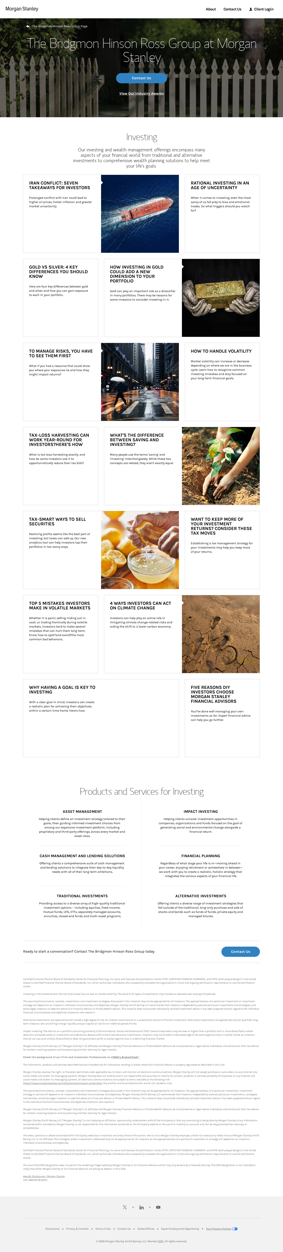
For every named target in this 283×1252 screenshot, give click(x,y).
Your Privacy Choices (218, 1228)
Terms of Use (103, 1228)
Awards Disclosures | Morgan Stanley (44, 1176)
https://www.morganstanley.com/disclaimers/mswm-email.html (62, 1083)
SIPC (161, 1241)
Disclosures (52, 1228)
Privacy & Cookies (77, 1228)
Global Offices (145, 1228)
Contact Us (141, 78)
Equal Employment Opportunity (180, 1228)
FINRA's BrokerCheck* (125, 1057)
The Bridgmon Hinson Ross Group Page (59, 26)
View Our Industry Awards (141, 93)
